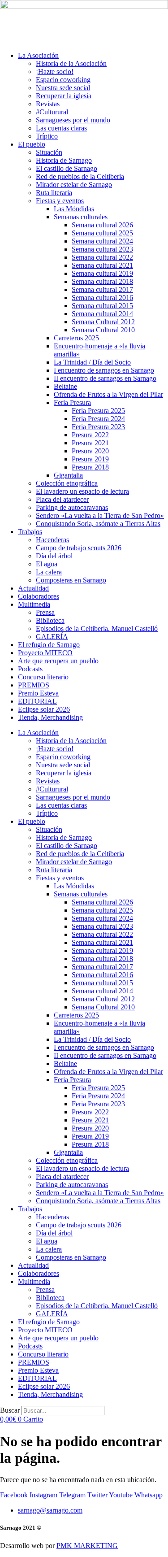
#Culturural (52, 112)
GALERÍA (52, 636)
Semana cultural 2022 (102, 257)
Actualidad (33, 588)
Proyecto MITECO (45, 653)
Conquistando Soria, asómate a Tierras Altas (98, 523)
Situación (49, 152)
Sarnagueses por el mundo (73, 120)
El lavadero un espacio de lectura (82, 491)
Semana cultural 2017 (102, 289)
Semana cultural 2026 (102, 225)
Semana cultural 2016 (102, 297)
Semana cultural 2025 (102, 233)
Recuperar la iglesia (63, 96)
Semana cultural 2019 (102, 273)
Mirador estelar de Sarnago (74, 184)
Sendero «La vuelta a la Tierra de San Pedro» (100, 515)
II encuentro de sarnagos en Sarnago (105, 378)
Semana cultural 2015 (102, 305)
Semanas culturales (81, 217)
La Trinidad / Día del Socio (92, 362)
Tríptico (47, 136)
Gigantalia (68, 475)
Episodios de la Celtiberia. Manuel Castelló (97, 628)
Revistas (48, 104)
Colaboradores (38, 596)
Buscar (10, 1410)
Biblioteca (50, 620)
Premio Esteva (38, 693)
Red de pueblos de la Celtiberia (80, 176)
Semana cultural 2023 (102, 249)
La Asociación (38, 55)
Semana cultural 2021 (102, 265)
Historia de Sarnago (64, 160)
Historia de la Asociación (71, 63)
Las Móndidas (74, 209)
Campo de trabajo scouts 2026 (78, 548)
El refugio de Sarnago (49, 644)
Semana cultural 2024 (102, 241)
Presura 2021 (90, 443)
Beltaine (65, 386)
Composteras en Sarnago (71, 580)
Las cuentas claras (61, 128)
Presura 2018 (90, 467)
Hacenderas (52, 540)
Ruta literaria (54, 192)
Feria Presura (72, 402)
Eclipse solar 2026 (44, 709)
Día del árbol (54, 556)
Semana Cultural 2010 (103, 330)
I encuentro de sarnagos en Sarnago (104, 370)
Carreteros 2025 (76, 338)
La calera (49, 572)
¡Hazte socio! (54, 71)
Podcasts (30, 669)
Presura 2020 (90, 451)
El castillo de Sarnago (66, 168)
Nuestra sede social (63, 87)
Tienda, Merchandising (50, 717)
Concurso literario (43, 677)
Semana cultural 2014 (102, 313)
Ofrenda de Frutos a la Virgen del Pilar (108, 394)
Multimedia (34, 604)
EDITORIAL (37, 701)
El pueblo (31, 144)
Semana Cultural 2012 (103, 322)
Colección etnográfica (67, 483)
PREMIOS (33, 685)
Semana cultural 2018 (102, 281)
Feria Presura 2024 (98, 418)
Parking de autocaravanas (72, 507)
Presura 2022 (90, 435)
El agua (46, 564)
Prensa (45, 612)
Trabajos (30, 531)
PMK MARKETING (87, 1545)
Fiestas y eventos (60, 200)
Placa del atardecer (62, 499)
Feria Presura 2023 (98, 427)
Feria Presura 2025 (98, 410)
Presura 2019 (90, 459)
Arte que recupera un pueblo (58, 661)
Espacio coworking (63, 79)
